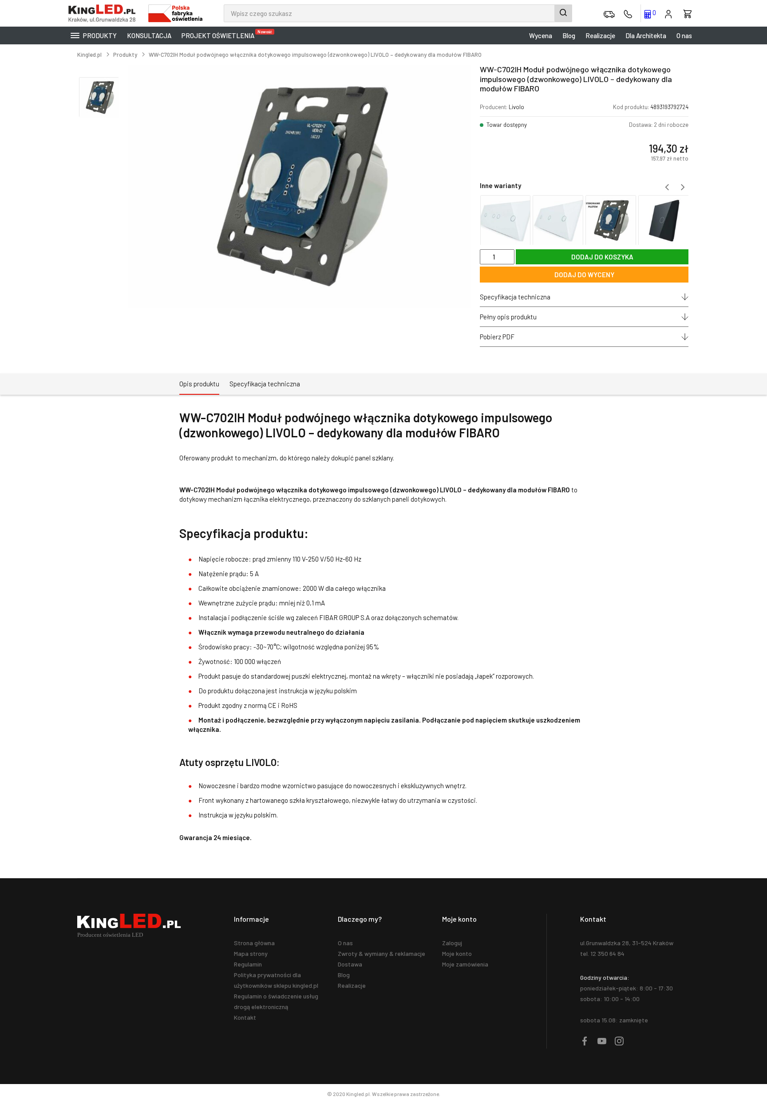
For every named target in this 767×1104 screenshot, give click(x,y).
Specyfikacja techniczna (515, 297)
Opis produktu (199, 384)
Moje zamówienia (465, 964)
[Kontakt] (628, 13)
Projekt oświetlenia (220, 34)
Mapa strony (251, 953)
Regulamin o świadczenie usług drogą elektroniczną (276, 1001)
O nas (684, 35)
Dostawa (350, 964)
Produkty (99, 35)
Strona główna (254, 943)
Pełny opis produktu (508, 317)
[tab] (199, 384)
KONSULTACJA (149, 35)
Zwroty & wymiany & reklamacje (381, 953)
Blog (568, 35)
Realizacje (600, 35)
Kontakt (245, 1017)
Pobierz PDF (497, 337)
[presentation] (666, 187)
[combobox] (398, 13)
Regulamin (248, 964)
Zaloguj (452, 943)
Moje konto (457, 953)
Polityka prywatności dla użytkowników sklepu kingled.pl (276, 980)
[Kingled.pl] (103, 13)
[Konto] (668, 13)
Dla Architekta (645, 35)
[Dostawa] (609, 13)
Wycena (540, 35)
